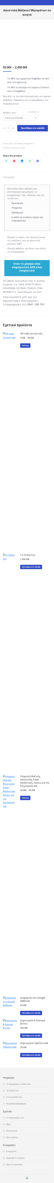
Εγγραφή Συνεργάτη (15, 1158)
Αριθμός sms (9, 112)
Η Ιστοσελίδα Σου (14, 1097)
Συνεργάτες (11, 1151)
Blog (8, 1124)
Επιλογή (25, 346)
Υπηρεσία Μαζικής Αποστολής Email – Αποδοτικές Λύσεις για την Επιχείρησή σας (34, 781)
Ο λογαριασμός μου (15, 1118)
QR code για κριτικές (31, 333)
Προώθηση (18, 143)
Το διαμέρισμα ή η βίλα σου (18, 1084)
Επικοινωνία (11, 1131)
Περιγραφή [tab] (8, 177)
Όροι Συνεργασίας (14, 1164)
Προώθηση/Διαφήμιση (16, 1103)
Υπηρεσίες (28, 143)
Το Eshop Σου (27, 555)
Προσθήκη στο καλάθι (32, 128)
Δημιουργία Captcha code (34, 1043)
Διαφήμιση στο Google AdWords (32, 999)
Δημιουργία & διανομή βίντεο (32, 1022)
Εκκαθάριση (34, 112)
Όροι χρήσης (12, 1137)
